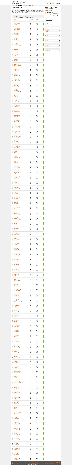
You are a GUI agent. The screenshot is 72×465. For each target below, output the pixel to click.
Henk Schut (15, 269)
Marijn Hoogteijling (16, 214)
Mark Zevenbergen (16, 361)
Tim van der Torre (16, 434)
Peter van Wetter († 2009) (17, 412)
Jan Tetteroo (15, 383)
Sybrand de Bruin (16, 317)
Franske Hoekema (16, 105)
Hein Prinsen (15, 310)
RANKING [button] (19, 5)
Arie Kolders (15, 229)
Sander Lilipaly (16, 198)
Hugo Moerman (16, 311)
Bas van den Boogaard (17, 143)
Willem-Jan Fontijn (16, 146)
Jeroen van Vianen (47, 39)
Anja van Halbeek (16, 341)
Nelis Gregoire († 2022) (17, 362)
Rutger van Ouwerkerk (17, 332)
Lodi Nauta (15, 235)
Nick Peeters (15, 440)
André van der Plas (16, 325)
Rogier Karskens (16, 50)
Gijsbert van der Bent (17, 91)
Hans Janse (46, 46)
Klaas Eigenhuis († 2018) (17, 218)
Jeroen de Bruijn (16, 58)
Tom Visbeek (15, 223)
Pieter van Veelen (16, 197)
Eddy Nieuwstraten (16, 120)
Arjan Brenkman (16, 245)
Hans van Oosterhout (17, 168)
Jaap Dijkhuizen (16, 187)
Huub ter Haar (16, 284)
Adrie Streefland (16, 418)
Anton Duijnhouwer (16, 126)
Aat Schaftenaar (16, 350)
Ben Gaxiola (15, 44)
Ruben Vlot (15, 417)
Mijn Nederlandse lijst (48, 10)
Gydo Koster (15, 433)
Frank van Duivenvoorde (17, 65)
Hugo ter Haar (16, 259)
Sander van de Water (17, 40)
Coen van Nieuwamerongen (18, 382)
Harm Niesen (15, 95)
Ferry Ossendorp (16, 35)
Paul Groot (15, 294)
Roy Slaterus (15, 212)
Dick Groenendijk (16, 23)
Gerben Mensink (16, 193)
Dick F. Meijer (15, 104)
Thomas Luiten (16, 222)
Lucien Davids (16, 330)
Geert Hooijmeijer (16, 447)
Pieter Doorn (15, 153)
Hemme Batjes (16, 162)
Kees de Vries (16, 69)
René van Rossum (16, 239)
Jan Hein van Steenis (17, 147)
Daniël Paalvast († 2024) (17, 319)
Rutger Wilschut (16, 295)
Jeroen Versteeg (16, 455)
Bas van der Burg (16, 127)
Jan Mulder (46, 49)
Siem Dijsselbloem (16, 406)
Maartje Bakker (16, 148)
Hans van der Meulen (17, 84)
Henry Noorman (16, 342)
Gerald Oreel (15, 278)
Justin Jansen (15, 265)
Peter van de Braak (16, 419)
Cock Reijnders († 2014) (17, 184)
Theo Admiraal (16, 86)
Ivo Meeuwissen (16, 234)
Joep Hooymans (16, 299)
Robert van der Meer (17, 289)
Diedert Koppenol (47, 50)
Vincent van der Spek (17, 167)
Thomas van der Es (16, 203)
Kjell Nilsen (15, 408)
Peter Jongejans (16, 331)
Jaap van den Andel (16, 188)
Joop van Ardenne (16, 209)
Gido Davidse (15, 151)
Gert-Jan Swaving (16, 401)
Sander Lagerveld (16, 39)
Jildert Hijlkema (16, 337)
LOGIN (59, 2)
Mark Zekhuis (16, 306)
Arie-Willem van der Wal (17, 301)
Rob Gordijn (15, 244)
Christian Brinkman (16, 381)
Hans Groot (46, 35)
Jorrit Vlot (15, 345)
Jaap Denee (15, 96)
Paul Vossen (15, 132)
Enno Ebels (15, 24)
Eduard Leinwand (16, 353)
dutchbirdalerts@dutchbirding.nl (32, 463)
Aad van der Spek (16, 81)
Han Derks (15, 402)
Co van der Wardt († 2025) (17, 45)
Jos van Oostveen (16, 403)
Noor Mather (16, 238)
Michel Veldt (15, 74)
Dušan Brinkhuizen (16, 407)
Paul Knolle (15, 100)
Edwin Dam (15, 112)
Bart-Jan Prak (16, 281)
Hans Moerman (16, 336)
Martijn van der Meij (16, 368)
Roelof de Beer (16, 55)
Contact (38, 463)
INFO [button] (32, 5)
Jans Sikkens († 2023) (17, 305)
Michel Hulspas (16, 335)
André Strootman (16, 207)
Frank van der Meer (16, 309)
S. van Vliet (15, 377)
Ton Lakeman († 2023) (17, 191)
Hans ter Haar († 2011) (17, 227)
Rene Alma (15, 182)
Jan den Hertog (16, 99)
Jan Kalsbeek (15, 304)
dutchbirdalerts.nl (51, 2)
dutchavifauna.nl (51, 1)
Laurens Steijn (16, 59)
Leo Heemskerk (16, 107)
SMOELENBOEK (28, 5)
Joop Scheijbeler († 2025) (17, 371)
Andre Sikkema (16, 177)
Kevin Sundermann (16, 458)
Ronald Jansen (16, 141)
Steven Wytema (16, 116)
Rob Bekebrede (16, 61)
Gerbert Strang (16, 445)
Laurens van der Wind (17, 322)
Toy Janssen (15, 117)
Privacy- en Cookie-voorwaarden (44, 463)
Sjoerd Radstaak (16, 240)
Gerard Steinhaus (16, 20)
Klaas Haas (15, 351)
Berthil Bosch (16, 178)
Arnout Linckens (16, 75)
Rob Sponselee (16, 271)
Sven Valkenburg (16, 280)
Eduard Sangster (16, 90)
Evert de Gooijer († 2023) (17, 296)
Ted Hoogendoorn (16, 28)
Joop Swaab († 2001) (16, 432)
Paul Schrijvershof (16, 131)
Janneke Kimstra (16, 423)
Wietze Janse (15, 63)
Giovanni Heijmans (16, 429)
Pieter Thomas (47, 41)
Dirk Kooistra (16, 399)
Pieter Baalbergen (47, 36)
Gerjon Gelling (16, 137)
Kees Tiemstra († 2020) (17, 424)
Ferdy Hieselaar (16, 121)
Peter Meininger (16, 189)
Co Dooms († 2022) (16, 391)
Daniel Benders (16, 64)
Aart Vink (15, 22)
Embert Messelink (16, 366)
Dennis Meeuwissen (16, 233)
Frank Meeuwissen (16, 264)
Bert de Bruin (16, 255)
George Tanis (16, 409)
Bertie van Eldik (16, 393)
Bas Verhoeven (16, 158)
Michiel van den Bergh (17, 270)
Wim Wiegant (16, 43)
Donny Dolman (16, 422)
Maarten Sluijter (16, 372)
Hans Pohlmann (16, 204)
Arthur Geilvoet (16, 172)
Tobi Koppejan (47, 42)
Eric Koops (15, 286)
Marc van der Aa (16, 346)
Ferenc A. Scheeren (16, 186)
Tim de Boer (15, 217)
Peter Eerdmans (16, 316)
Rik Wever (15, 414)
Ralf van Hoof (16, 444)
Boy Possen (15, 327)
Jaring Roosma (16, 386)
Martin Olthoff (16, 33)
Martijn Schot (16, 442)
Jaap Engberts (16, 320)
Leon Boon (15, 85)
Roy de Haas (46, 26)
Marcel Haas (15, 248)
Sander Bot (15, 273)
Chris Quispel (16, 192)
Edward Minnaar (16, 378)
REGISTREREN (58, 3)
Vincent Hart (15, 199)
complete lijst (49, 13)
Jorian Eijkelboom (16, 439)
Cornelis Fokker (16, 232)
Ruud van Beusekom (48, 34)
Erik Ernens (15, 56)
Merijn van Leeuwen (16, 373)
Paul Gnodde (15, 358)
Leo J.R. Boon (15, 109)
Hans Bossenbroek (16, 213)
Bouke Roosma (16, 326)
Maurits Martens (16, 122)
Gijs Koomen (15, 443)
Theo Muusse (16, 102)
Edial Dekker (15, 161)
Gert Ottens (15, 106)
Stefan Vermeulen (16, 397)
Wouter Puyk (15, 71)
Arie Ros (15, 230)
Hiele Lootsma (16, 376)
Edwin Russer (16, 97)
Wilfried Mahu (16, 145)
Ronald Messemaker (48, 31)
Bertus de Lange (16, 291)
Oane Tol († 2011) (16, 413)
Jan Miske (15, 163)
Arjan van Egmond (16, 140)
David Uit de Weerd (16, 94)
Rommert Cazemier (16, 360)
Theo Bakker (15, 275)
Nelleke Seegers (16, 449)
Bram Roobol (15, 356)
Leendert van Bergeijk (17, 387)
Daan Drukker (16, 258)
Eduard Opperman (16, 111)
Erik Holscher (16, 263)
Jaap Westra (15, 130)
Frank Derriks (16, 225)
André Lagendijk (16, 224)
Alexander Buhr (16, 110)
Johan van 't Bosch (16, 253)
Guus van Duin (16, 279)
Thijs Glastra (15, 363)
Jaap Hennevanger (16, 194)
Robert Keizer (16, 48)
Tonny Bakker (16, 260)
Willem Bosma (16, 171)
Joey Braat (46, 40)
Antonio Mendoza (16, 250)
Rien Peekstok (16, 404)
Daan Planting (16, 398)
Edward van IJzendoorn (17, 76)
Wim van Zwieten (16, 290)
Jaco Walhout (15, 285)
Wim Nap (15, 135)
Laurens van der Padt (17, 392)
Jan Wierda (15, 152)
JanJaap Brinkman (16, 314)
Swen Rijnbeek (16, 274)
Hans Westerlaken (16, 115)
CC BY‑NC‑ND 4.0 (15, 463)
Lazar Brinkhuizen (16, 357)
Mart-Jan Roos (16, 459)
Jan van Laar (15, 321)
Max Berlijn (15, 38)
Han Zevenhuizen (16, 49)
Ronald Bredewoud (16, 438)
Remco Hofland (16, 79)
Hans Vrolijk (15, 66)
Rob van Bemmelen (16, 268)
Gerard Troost (16, 427)
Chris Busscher (16, 437)
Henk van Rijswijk (47, 45)
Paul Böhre (46, 44)
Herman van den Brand (17, 157)
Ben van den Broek (16, 365)
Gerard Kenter (47, 30)
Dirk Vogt (15, 208)
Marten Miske (16, 181)
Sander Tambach (16, 125)
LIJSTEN (24, 5)
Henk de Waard (16, 367)
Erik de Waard (47, 47)
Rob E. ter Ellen (16, 243)
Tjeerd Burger (16, 249)
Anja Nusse (46, 29)
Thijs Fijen (15, 312)
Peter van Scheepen (16, 53)
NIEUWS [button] (16, 5)
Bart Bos (15, 156)
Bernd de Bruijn (16, 276)
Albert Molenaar (16, 254)
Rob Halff (15, 54)
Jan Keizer (15, 453)
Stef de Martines (16, 448)
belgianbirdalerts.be (50, 3)
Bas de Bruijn (16, 352)
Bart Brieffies (16, 30)
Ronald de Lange (16, 34)
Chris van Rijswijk (16, 347)
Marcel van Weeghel (16, 315)
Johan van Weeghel (16, 454)
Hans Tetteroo (16, 173)
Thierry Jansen (16, 142)
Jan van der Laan (16, 25)
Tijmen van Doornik (16, 70)
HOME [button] (13, 5)
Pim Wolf (15, 150)
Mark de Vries (16, 166)
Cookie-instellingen (51, 463)
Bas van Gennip (16, 396)
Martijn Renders (16, 237)
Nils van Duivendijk (16, 60)
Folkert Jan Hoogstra (17, 136)
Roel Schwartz (16, 450)
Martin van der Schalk (17, 219)
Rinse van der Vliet (16, 80)
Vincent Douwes (16, 183)
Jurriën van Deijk (16, 176)
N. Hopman (15, 300)
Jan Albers (15, 355)
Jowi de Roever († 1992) (17, 428)
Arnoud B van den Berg (17, 29)
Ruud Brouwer (16, 101)
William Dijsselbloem (17, 388)
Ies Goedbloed (16, 228)
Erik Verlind (15, 340)
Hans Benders (16, 202)
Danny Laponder (16, 89)
